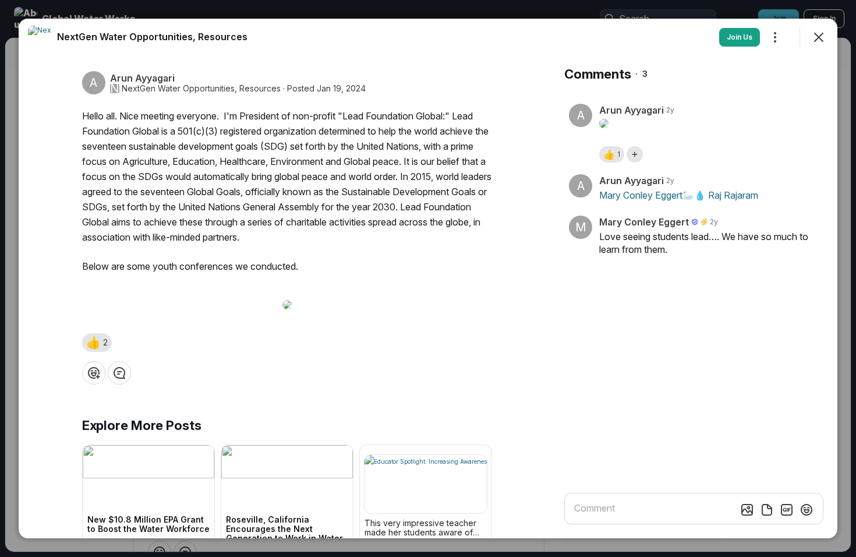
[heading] (152, 36)
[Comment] (119, 373)
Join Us (739, 37)
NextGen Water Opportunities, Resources (201, 88)
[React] (94, 373)
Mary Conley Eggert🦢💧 (652, 195)
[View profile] (39, 37)
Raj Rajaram (733, 195)
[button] (97, 342)
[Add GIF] (786, 509)
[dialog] (428, 278)
